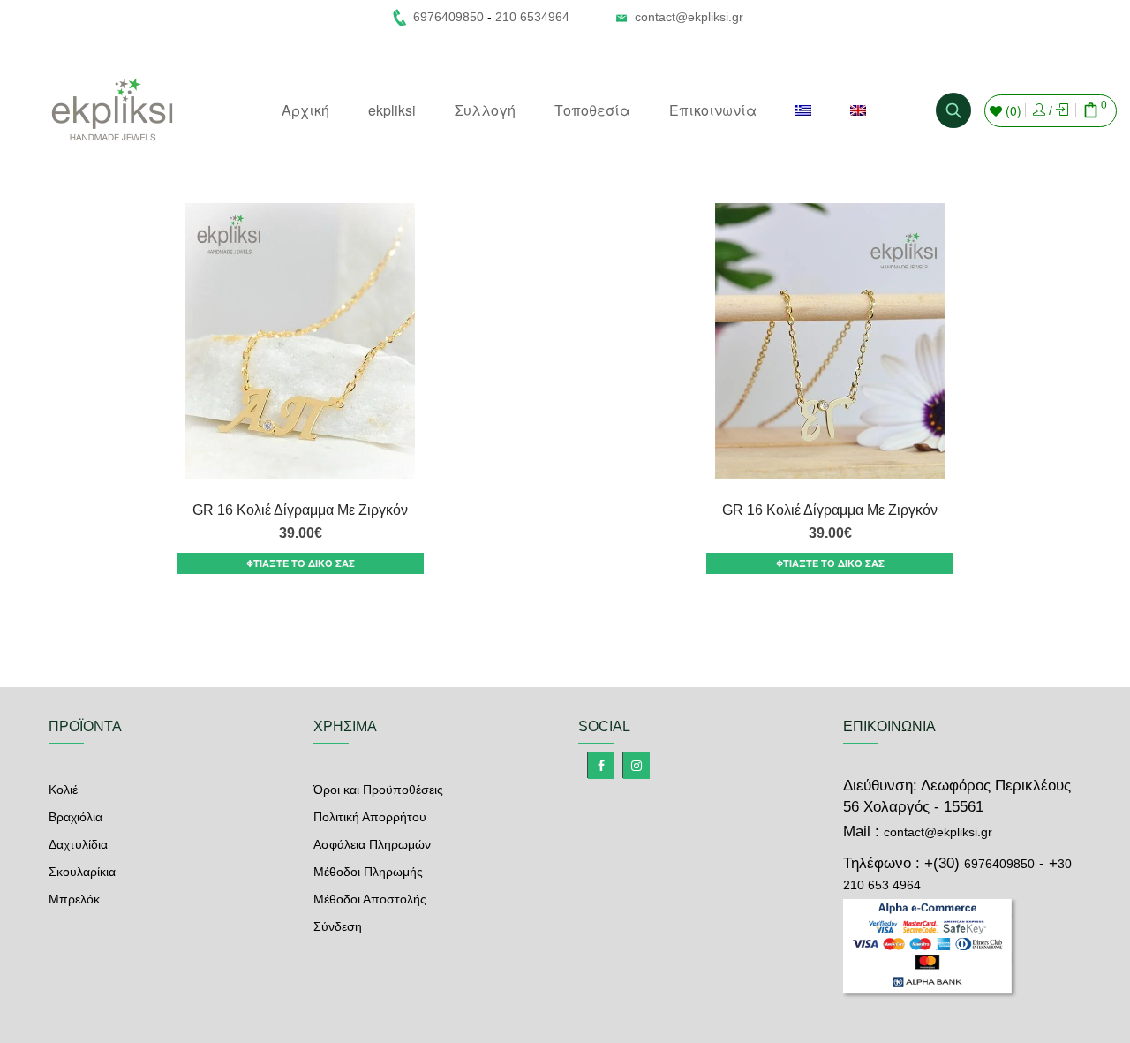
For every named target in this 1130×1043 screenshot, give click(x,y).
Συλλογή (485, 110)
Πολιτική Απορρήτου (369, 817)
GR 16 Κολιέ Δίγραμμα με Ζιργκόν (300, 510)
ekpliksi (392, 110)
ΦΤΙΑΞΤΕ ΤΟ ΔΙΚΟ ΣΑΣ (300, 563)
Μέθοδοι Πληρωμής (368, 872)
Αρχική (305, 110)
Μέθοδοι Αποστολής (369, 899)
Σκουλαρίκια (82, 872)
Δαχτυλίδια (78, 844)
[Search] (953, 110)
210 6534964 (532, 17)
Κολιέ (63, 789)
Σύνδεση (337, 926)
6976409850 (999, 864)
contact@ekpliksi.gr (689, 17)
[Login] (1039, 110)
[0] (1091, 112)
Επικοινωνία (713, 110)
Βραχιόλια (75, 817)
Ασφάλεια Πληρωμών (372, 844)
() (1011, 110)
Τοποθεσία (592, 110)
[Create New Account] (1062, 110)
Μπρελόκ (74, 899)
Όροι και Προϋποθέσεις (378, 789)
